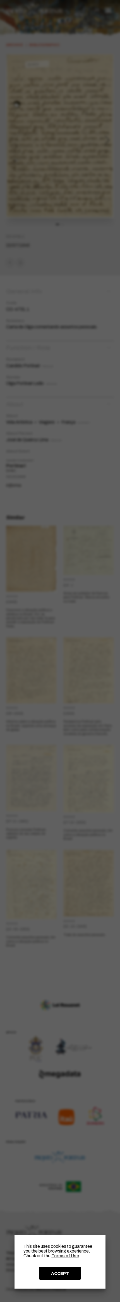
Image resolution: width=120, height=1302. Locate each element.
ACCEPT (60, 1273)
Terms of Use (65, 1255)
